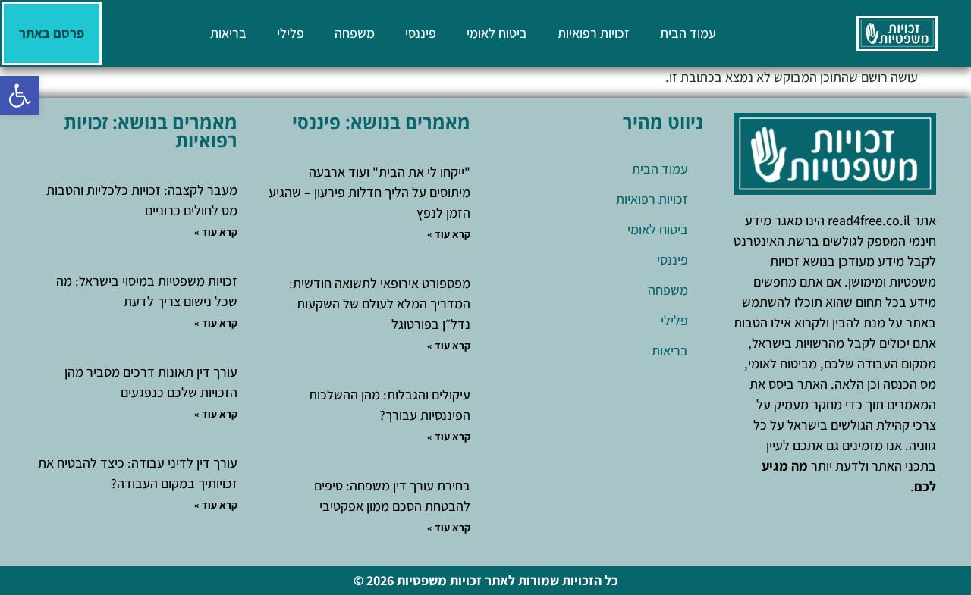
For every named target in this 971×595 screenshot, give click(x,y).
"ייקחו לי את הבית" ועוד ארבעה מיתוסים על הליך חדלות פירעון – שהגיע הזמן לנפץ (369, 192)
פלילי (290, 33)
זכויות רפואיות (594, 33)
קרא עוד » (448, 234)
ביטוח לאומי (497, 33)
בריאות (228, 33)
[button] (19, 95)
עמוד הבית (688, 33)
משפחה (355, 33)
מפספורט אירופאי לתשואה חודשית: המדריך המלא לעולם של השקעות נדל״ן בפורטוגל (379, 303)
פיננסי (420, 33)
